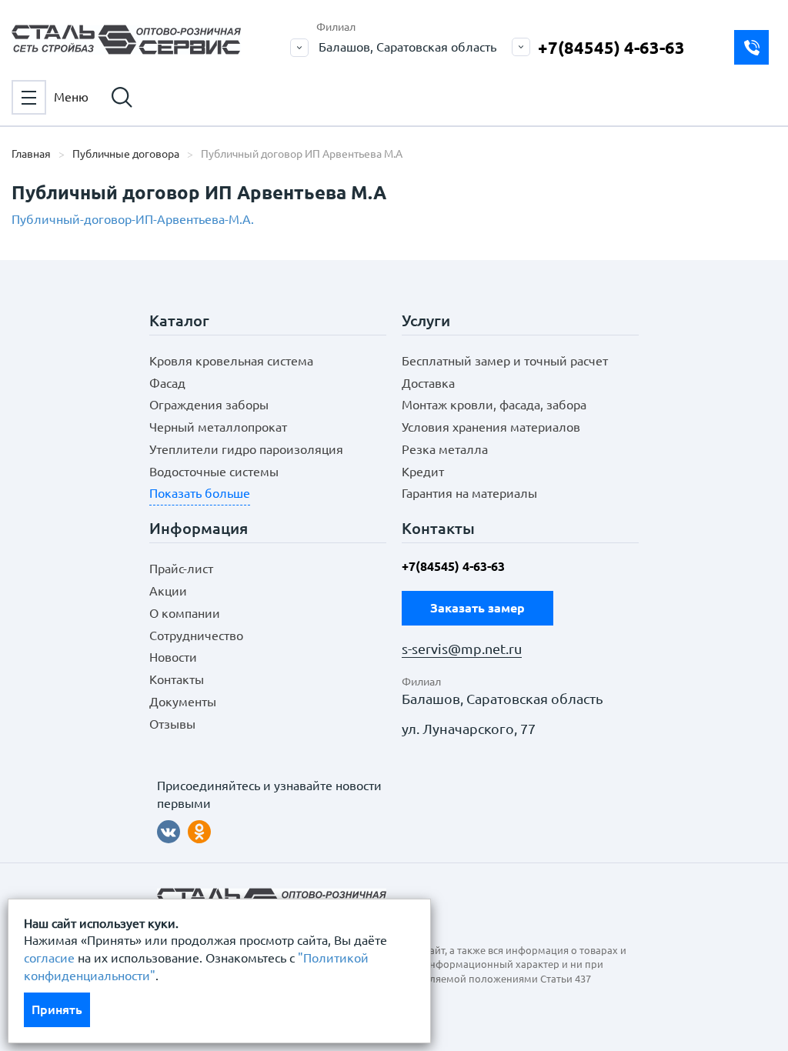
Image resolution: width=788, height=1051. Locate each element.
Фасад (167, 383)
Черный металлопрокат (218, 427)
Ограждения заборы (209, 405)
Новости (173, 657)
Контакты (176, 679)
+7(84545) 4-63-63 (611, 47)
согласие (49, 958)
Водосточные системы (214, 472)
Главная (31, 154)
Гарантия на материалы (469, 493)
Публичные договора (125, 154)
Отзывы (172, 724)
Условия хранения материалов (491, 427)
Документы (182, 702)
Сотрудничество (196, 635)
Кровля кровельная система (231, 361)
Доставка (428, 383)
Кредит (423, 472)
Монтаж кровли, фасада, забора (494, 405)
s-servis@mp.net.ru (462, 649)
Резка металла (445, 449)
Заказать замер (751, 47)
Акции (168, 591)
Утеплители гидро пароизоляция (246, 449)
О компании (184, 613)
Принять (57, 1009)
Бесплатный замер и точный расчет (505, 361)
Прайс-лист (181, 569)
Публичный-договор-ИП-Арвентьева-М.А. (133, 219)
